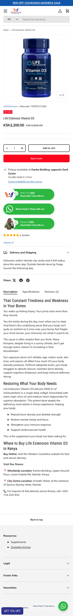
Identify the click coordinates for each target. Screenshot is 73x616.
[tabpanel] (36, 397)
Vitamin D (8, 242)
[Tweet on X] (14, 280)
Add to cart (49, 148)
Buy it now (36, 158)
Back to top (36, 519)
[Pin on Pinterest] (27, 280)
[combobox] (36, 19)
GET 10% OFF (12, 611)
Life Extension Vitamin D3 (23, 30)
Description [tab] (10, 291)
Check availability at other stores (25, 181)
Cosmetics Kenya (21, 547)
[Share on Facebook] (21, 280)
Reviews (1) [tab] (52, 291)
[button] (67, 11)
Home (6, 30)
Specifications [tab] (31, 291)
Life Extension (10, 106)
